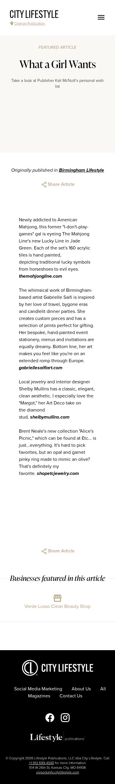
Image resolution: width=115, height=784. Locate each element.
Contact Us (71, 696)
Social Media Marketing (38, 689)
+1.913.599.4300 (41, 763)
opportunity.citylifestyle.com (57, 772)
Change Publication (29, 23)
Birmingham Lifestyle (81, 170)
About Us (81, 689)
